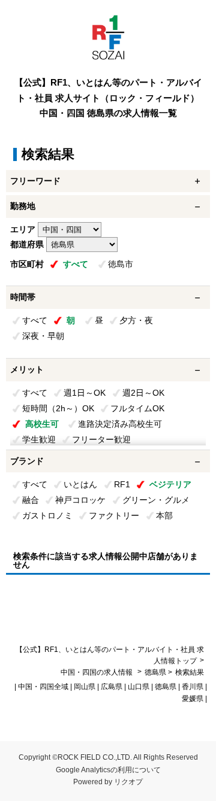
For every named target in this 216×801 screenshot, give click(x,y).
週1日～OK (85, 393)
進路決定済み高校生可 (120, 424)
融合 (30, 500)
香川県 (192, 686)
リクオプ (128, 782)
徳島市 (120, 264)
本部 (164, 515)
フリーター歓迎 (101, 439)
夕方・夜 (136, 320)
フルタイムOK (137, 408)
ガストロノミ (47, 515)
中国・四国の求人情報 (97, 672)
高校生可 (42, 424)
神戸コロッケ (80, 500)
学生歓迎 (39, 439)
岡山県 (84, 686)
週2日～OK (143, 393)
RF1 (122, 484)
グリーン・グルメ (156, 500)
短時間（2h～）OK (58, 408)
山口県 (138, 686)
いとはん (80, 484)
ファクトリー (114, 515)
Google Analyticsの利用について (108, 770)
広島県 (111, 686)
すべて (75, 264)
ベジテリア (170, 484)
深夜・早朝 (43, 336)
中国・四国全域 (43, 686)
